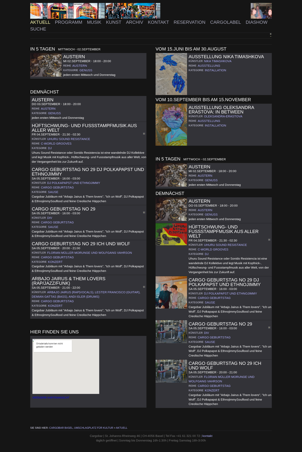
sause (53, 192)
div (49, 217)
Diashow (256, 22)
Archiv (135, 22)
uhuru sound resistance (68, 139)
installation (215, 70)
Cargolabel (226, 22)
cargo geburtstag (57, 187)
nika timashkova (218, 61)
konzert (55, 262)
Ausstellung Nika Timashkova (226, 56)
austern (79, 65)
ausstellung (209, 65)
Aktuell (40, 22)
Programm (69, 22)
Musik (95, 22)
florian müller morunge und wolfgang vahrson (89, 252)
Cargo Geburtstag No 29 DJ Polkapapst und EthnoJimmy (88, 172)
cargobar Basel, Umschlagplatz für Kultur (81, 428)
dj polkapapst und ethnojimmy (73, 183)
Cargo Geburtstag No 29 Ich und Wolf (81, 243)
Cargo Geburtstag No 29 (63, 208)
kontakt (207, 436)
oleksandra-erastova (223, 116)
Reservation (190, 22)
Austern (74, 56)
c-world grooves (56, 143)
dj (50, 148)
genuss (85, 70)
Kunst (114, 22)
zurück (263, 35)
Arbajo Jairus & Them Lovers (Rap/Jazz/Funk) (68, 281)
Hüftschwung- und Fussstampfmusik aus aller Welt (84, 128)
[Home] (151, 11)
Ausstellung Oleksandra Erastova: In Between (221, 110)
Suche (38, 28)
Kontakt (159, 22)
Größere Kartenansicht (50, 397)
